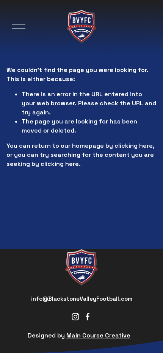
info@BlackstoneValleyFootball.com (81, 298)
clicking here (133, 146)
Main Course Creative (98, 335)
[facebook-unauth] (87, 316)
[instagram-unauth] (75, 316)
